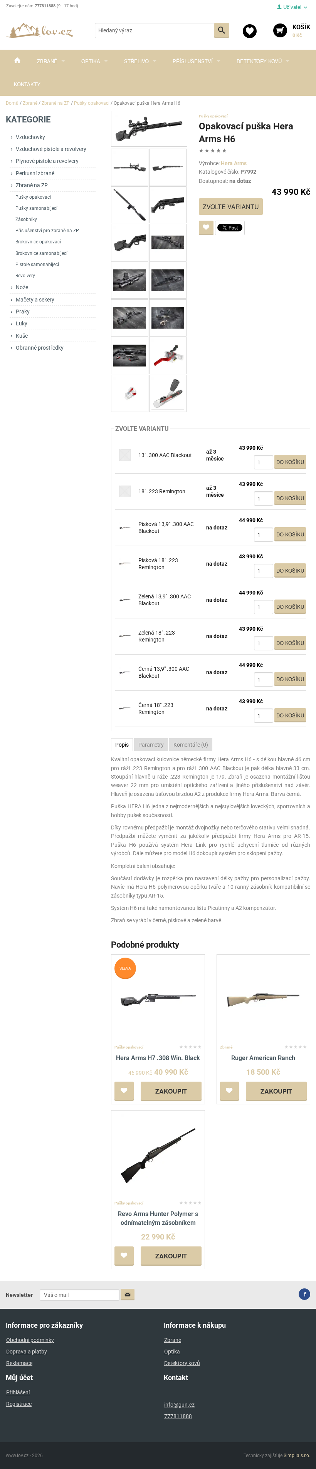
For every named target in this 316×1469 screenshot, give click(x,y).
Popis (122, 745)
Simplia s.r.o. (297, 1455)
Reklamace (19, 1363)
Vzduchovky (30, 137)
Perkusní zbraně (35, 173)
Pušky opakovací (33, 197)
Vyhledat (221, 30)
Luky (21, 323)
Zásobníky (26, 219)
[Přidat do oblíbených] (206, 228)
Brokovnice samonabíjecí (41, 253)
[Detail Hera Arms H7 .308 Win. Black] (158, 999)
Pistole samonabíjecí (37, 264)
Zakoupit (171, 1091)
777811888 (178, 1416)
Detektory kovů (259, 61)
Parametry (151, 745)
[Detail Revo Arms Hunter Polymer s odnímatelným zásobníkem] (158, 1155)
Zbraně (47, 61)
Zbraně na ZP (32, 185)
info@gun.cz (179, 1405)
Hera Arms (234, 163)
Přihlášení (18, 1392)
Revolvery (25, 275)
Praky (23, 311)
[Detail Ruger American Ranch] (263, 999)
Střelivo (136, 61)
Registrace (19, 1404)
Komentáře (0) (190, 745)
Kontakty (27, 84)
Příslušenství (193, 61)
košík (301, 30)
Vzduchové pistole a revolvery (51, 149)
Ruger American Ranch (263, 1058)
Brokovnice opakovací (38, 242)
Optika (90, 61)
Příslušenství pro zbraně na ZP (47, 230)
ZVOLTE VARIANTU (231, 206)
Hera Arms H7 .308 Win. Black (158, 1058)
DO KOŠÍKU (290, 462)
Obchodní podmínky (30, 1340)
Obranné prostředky (40, 348)
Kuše (22, 336)
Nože (22, 287)
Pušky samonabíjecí (36, 208)
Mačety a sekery (35, 299)
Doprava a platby (26, 1351)
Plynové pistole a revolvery (47, 161)
